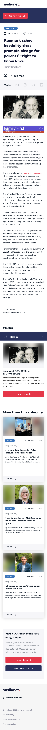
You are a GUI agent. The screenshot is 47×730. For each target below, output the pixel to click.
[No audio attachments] (33, 85)
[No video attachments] (41, 85)
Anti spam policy (9, 724)
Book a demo (22, 659)
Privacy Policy (8, 714)
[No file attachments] (25, 85)
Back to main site (14, 698)
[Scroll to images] (17, 85)
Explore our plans (22, 668)
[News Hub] (11, 4)
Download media (23, 394)
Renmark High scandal (33, 172)
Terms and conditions (11, 719)
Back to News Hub (16, 15)
